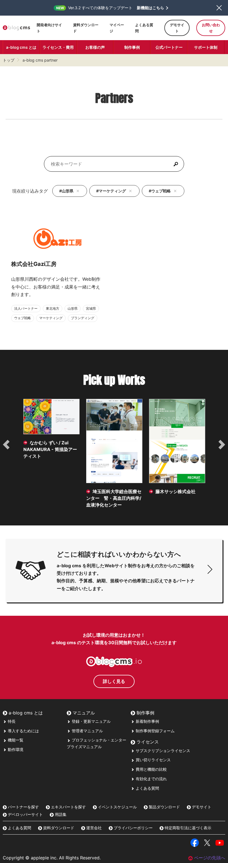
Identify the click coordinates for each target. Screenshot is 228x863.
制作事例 (132, 47)
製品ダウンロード (164, 806)
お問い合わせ (211, 28)
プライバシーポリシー (133, 827)
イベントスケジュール (117, 806)
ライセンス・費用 (58, 47)
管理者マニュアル (87, 730)
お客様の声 (95, 47)
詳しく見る (114, 681)
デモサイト (177, 28)
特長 (11, 721)
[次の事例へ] (221, 444)
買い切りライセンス (153, 759)
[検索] (176, 163)
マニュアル (83, 713)
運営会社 (93, 827)
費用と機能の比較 (151, 769)
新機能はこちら (150, 8)
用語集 (60, 814)
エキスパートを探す (68, 806)
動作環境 (15, 749)
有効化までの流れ (151, 778)
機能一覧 (15, 740)
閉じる (219, 7)
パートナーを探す (23, 806)
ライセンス (147, 742)
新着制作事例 (147, 721)
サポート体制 (205, 47)
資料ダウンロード (85, 28)
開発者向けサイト (49, 28)
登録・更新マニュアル (91, 721)
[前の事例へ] (6, 444)
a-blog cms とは (21, 47)
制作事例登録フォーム (155, 730)
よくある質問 (144, 28)
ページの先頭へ (209, 857)
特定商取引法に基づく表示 (187, 827)
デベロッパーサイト (25, 814)
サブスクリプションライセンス (162, 750)
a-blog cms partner (40, 60)
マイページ (117, 28)
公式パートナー (169, 47)
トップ (8, 60)
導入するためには (23, 730)
